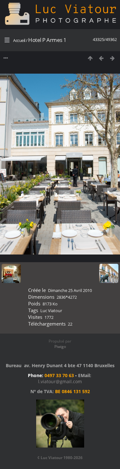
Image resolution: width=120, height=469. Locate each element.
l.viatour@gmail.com (60, 381)
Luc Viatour (51, 310)
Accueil (19, 40)
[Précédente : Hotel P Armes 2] (101, 58)
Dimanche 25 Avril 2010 (70, 290)
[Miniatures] (90, 58)
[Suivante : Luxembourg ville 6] (112, 58)
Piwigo (60, 346)
